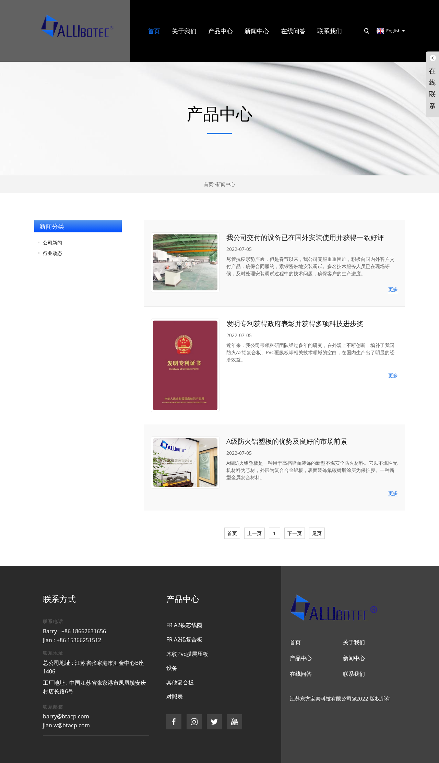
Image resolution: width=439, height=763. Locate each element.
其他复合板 (180, 682)
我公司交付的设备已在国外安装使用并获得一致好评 (305, 237)
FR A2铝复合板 (184, 639)
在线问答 (301, 674)
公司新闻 (52, 242)
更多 (393, 289)
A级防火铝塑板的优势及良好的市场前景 (286, 441)
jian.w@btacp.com (66, 725)
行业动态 (52, 253)
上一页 (254, 533)
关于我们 (354, 642)
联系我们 (354, 674)
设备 (171, 668)
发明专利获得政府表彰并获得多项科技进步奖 (295, 323)
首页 (208, 184)
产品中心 (301, 658)
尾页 (317, 533)
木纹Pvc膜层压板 (187, 654)
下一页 (294, 533)
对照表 (174, 696)
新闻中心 (225, 184)
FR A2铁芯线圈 (184, 625)
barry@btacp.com (66, 716)
